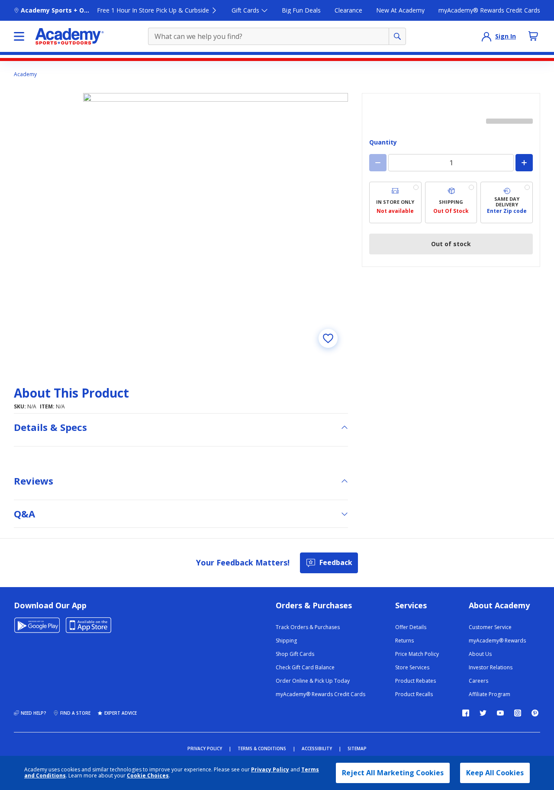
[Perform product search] (397, 36)
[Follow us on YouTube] (500, 713)
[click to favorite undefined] (328, 338)
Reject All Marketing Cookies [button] (393, 772)
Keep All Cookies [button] (495, 772)
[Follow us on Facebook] (466, 713)
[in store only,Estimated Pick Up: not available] (395, 202)
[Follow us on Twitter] (483, 713)
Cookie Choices (148, 776)
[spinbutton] (451, 162)
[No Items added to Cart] (533, 36)
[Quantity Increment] (524, 162)
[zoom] (215, 225)
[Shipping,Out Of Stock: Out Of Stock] (451, 202)
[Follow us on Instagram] (517, 713)
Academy (25, 74)
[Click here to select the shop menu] (19, 36)
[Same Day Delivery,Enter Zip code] (506, 202)
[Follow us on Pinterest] (535, 713)
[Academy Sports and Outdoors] (69, 36)
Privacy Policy (270, 769)
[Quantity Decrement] (378, 162)
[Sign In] (486, 36)
